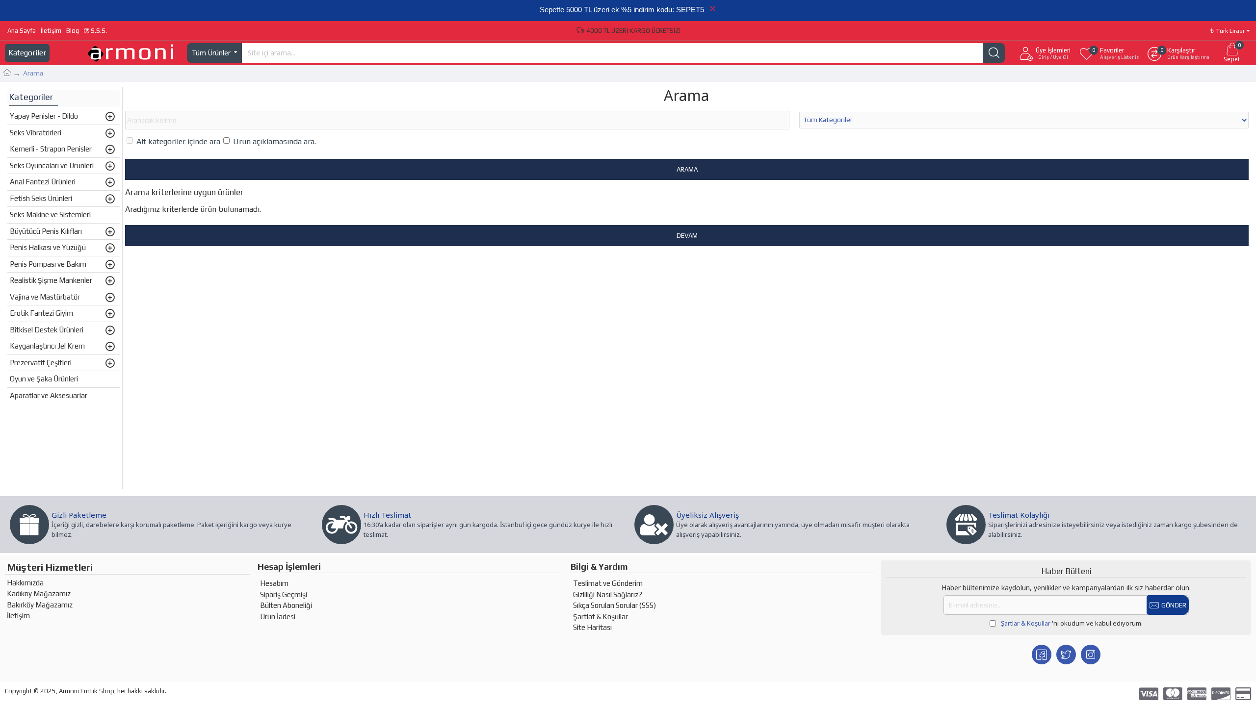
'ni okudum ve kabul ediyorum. (1072, 623)
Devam (687, 235)
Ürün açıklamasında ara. (274, 141)
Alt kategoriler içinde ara (178, 141)
